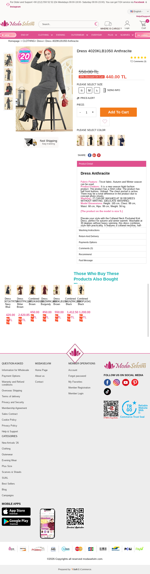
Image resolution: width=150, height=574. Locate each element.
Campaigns (8, 495)
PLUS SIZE (110, 35)
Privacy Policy (9, 425)
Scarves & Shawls (11, 472)
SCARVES (125, 35)
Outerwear (7, 454)
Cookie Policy (9, 419)
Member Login (75, 393)
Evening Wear (9, 460)
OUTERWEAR (77, 35)
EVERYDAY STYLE (96, 35)
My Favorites (75, 381)
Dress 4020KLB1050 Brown (60, 301)
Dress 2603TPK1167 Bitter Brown (23, 302)
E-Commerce (84, 569)
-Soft (75, 569)
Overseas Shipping (12, 390)
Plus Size (7, 466)
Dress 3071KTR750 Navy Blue (11, 302)
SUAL (5, 477)
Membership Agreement (14, 408)
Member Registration (79, 387)
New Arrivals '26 (10, 442)
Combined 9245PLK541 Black (84, 301)
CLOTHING (43, 35)
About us (40, 376)
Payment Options (11, 376)
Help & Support (10, 431)
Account (72, 370)
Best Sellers (8, 483)
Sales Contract (10, 414)
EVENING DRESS (60, 35)
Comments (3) (140, 61)
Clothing (6, 448)
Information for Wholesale (15, 370)
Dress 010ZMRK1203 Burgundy (49, 301)
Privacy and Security (13, 402)
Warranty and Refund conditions (13, 383)
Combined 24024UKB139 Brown (36, 301)
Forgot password (77, 376)
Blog (4, 489)
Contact (39, 381)
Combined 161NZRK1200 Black (72, 301)
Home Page (41, 370)
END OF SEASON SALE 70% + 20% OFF (26, 35)
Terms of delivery (11, 396)
